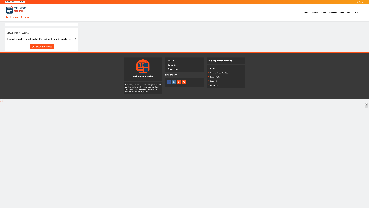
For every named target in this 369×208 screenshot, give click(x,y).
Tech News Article (17, 17)
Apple (323, 12)
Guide (341, 12)
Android (315, 12)
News (306, 12)
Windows (333, 12)
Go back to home (42, 46)
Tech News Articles (143, 76)
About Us (171, 61)
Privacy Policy (173, 69)
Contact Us (351, 12)
